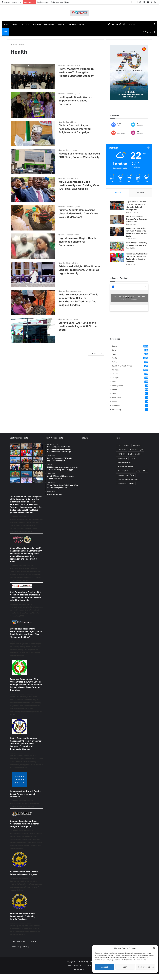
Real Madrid (122, 483)
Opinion (115, 382)
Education (115, 374)
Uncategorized (117, 386)
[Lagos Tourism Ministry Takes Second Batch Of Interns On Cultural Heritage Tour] (117, 205)
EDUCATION (49, 24)
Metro (114, 354)
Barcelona (136, 445)
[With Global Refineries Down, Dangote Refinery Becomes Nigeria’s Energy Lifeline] (15, 480)
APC (119, 445)
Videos (114, 402)
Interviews (116, 406)
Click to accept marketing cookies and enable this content (129, 297)
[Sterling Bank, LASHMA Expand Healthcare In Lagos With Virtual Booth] (33, 330)
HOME (6, 24)
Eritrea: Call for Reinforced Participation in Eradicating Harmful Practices (22, 916)
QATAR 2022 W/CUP (76, 24)
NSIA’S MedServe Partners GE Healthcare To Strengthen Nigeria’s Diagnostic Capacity (76, 72)
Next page (94, 353)
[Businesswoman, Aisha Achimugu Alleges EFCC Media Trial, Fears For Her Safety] (117, 231)
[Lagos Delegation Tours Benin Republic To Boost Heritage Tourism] (15, 467)
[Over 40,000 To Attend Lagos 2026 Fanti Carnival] (26, 460)
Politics (114, 362)
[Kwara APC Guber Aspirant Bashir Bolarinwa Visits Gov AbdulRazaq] (38, 453)
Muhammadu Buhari (124, 471)
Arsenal (126, 445)
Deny (125, 967)
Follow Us (85, 438)
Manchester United (124, 462)
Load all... (34, 941)
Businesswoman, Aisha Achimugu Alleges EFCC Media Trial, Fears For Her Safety (68, 2)
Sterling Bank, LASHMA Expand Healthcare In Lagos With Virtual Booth (78, 326)
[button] (154, 948)
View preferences (146, 967)
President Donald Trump (126, 475)
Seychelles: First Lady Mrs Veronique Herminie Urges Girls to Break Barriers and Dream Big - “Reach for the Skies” (26, 632)
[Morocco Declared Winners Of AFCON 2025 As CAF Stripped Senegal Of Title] (15, 474)
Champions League (136, 450)
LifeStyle (115, 378)
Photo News (116, 398)
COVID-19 (121, 454)
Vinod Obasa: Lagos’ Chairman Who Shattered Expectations (136, 219)
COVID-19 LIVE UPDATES (122, 366)
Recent (118, 192)
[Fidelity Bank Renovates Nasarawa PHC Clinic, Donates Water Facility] (33, 161)
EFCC (133, 458)
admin (62, 65)
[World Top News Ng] (79, 13)
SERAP (131, 483)
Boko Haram (122, 450)
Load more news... (19, 941)
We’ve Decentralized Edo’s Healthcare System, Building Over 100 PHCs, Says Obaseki (79, 185)
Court (114, 394)
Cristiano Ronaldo (134, 454)
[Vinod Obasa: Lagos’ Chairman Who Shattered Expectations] (117, 219)
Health (114, 390)
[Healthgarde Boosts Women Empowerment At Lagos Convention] (33, 105)
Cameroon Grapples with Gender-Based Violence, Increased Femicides (25, 794)
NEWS (14, 24)
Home (14, 44)
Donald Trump (122, 458)
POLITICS (25, 24)
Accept (104, 967)
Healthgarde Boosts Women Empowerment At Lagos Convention (75, 101)
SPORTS (60, 24)
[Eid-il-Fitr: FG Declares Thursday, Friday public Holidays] (38, 467)
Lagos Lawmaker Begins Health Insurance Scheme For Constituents (77, 242)
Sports (114, 358)
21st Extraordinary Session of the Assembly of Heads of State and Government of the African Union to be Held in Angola (25, 596)
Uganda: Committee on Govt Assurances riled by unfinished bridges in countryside (25, 824)
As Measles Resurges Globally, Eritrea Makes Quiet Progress (24, 873)
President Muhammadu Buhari (128, 479)
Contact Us (87, 966)
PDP (144, 471)
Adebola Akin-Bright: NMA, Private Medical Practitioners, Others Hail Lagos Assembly (79, 270)
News (114, 350)
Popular (140, 192)
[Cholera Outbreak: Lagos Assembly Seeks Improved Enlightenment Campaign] (33, 133)
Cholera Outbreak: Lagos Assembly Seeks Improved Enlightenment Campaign (75, 129)
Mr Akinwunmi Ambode (126, 467)
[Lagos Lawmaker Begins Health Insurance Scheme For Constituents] (33, 246)
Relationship (116, 410)
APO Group (25, 947)
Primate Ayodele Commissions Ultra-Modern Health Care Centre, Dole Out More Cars (79, 213)
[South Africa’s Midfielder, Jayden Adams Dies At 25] (117, 246)
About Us (77, 966)
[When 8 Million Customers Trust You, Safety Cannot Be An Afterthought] (15, 460)
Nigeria (114, 346)
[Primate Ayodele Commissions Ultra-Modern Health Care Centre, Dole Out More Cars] (33, 217)
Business (115, 370)
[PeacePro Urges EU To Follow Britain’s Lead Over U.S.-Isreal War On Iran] (38, 480)
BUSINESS (37, 24)
